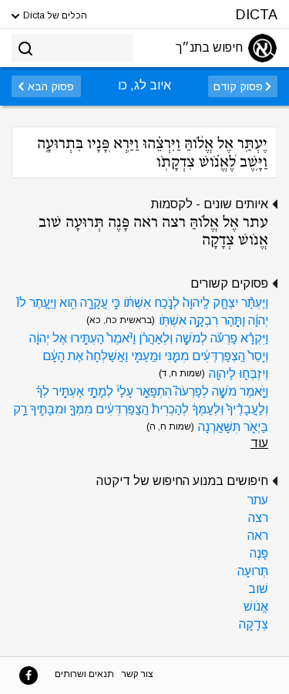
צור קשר (137, 674)
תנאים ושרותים (84, 674)
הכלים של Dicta (54, 15)
